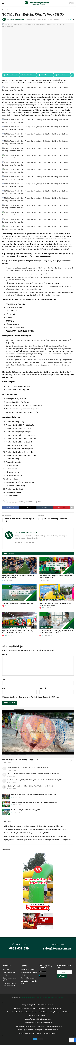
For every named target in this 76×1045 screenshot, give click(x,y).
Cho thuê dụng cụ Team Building (52, 599)
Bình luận (6, 654)
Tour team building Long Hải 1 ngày (18, 432)
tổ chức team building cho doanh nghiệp (44, 234)
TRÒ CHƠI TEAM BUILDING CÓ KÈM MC (20, 331)
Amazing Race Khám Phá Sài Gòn (17, 402)
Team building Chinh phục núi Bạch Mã (19, 449)
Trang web (42, 688)
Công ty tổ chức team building (58, 375)
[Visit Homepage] (37, 3)
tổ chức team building (15, 241)
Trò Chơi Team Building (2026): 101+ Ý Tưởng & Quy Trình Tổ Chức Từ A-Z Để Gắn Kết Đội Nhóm (35, 780)
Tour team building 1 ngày (15, 422)
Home (4, 10)
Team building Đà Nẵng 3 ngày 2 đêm (19, 445)
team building (56, 268)
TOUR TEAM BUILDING (14, 307)
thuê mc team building (32, 292)
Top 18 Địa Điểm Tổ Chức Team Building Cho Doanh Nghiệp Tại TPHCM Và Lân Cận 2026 (33, 774)
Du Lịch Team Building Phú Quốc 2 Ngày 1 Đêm (22, 409)
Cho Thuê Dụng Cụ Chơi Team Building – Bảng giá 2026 (20, 760)
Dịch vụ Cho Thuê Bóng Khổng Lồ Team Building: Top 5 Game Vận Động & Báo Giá (29, 836)
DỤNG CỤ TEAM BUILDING (15, 328)
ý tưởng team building (58, 372)
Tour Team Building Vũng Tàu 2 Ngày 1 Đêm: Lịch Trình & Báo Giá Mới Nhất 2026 (34, 802)
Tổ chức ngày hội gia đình (15, 283)
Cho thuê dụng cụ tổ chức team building (20, 482)
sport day (55, 283)
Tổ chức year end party (14, 476)
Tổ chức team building (13, 274)
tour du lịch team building (21, 268)
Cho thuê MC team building (15, 486)
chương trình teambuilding (27, 83)
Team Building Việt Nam (21, 386)
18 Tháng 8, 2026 (7, 580)
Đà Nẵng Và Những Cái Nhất (16, 399)
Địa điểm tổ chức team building (25, 351)
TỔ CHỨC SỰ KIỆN (12, 324)
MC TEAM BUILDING (13, 311)
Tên (4, 679)
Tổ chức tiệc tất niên (13, 472)
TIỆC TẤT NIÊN (11, 314)
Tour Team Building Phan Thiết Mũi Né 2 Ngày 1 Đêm (18, 603)
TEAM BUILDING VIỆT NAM (16, 19)
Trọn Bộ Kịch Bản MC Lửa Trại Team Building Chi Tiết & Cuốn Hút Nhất (27, 767)
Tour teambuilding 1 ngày (15, 489)
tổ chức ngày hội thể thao (42, 283)
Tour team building (12, 459)
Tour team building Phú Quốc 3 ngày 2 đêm (21, 455)
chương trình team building (38, 115)
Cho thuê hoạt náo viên (14, 492)
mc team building (32, 287)
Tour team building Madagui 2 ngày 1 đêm (21, 442)
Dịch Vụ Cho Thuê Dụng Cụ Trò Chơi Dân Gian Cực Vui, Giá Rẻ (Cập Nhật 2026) (33, 794)
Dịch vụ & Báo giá (9, 572)
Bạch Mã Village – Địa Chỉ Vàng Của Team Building (24, 405)
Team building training (13, 277)
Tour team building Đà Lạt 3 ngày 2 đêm (20, 452)
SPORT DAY (10, 321)
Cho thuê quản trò (12, 496)
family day (28, 283)
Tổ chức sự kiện (11, 469)
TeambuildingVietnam (38, 80)
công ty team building (18, 247)
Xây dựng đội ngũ (12, 465)
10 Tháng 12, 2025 (47, 607)
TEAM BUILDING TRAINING (15, 304)
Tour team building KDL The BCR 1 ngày (20, 425)
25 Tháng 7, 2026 (44, 580)
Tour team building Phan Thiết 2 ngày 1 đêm (21, 439)
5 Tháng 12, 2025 (47, 635)
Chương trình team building (54, 351)
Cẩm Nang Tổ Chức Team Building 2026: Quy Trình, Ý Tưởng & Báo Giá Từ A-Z (30, 786)
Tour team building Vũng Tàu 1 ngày (18, 428)
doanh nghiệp (32, 340)
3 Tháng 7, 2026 (10, 605)
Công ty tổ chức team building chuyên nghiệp (49, 997)
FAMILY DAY (10, 318)
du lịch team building (42, 372)
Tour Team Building (47, 572)
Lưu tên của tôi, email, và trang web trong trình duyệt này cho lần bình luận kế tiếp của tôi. (32, 697)
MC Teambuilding (12, 479)
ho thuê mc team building (22, 375)
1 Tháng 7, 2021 (31, 19)
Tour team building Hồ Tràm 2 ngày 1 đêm (20, 435)
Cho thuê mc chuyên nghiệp (15, 287)
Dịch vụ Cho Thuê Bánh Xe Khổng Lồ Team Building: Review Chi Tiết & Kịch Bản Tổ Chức (31, 840)
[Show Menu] (3, 3)
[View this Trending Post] (3, 605)
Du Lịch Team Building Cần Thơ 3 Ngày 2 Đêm (22, 412)
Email (4, 688)
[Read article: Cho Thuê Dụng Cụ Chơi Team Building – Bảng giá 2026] (38, 732)
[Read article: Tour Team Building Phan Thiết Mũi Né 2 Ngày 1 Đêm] (19, 593)
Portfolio (9, 10)
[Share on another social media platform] (72, 75)
